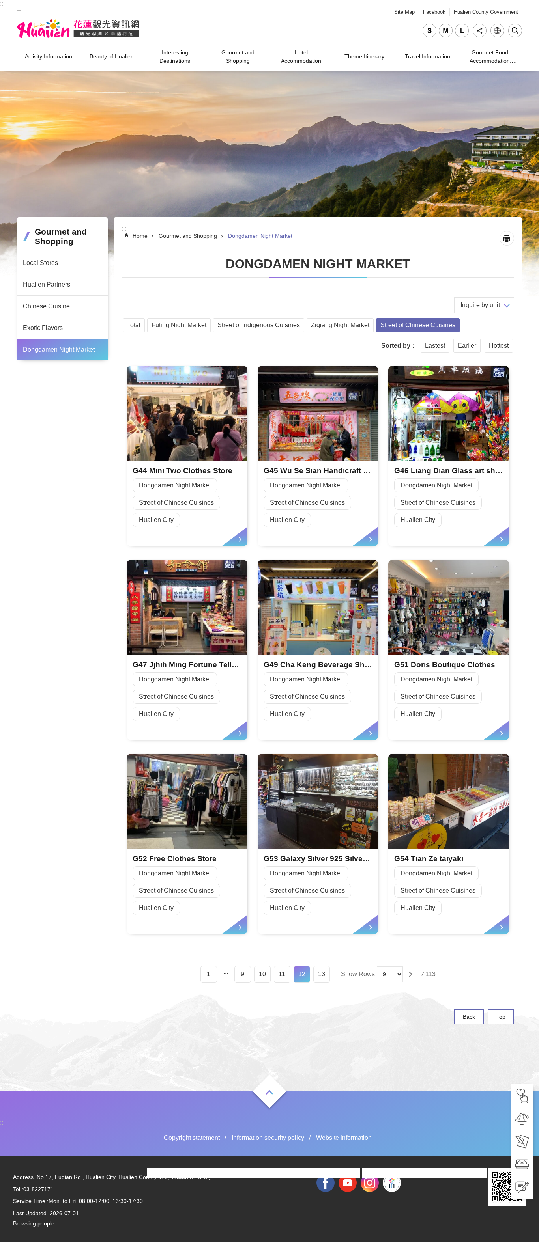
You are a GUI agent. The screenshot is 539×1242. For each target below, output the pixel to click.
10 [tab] (262, 974)
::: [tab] (2, 3)
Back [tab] (469, 1017)
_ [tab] (19, 7)
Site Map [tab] (404, 12)
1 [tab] (208, 974)
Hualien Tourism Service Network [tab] (78, 29)
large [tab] (462, 30)
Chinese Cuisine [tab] (46, 306)
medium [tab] (446, 30)
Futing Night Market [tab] (179, 325)
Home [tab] (140, 236)
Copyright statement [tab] (192, 1137)
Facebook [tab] (434, 12)
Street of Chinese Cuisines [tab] (417, 325)
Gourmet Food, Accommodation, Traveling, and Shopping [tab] (490, 57)
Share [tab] (480, 30)
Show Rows (358, 974)
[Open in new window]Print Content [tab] (507, 238)
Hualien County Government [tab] (486, 12)
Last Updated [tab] (30, 1213)
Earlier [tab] (467, 345)
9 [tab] (242, 974)
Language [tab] (497, 30)
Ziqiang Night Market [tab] (340, 325)
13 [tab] (321, 974)
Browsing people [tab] (33, 1223)
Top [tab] (500, 1017)
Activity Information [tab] (48, 56)
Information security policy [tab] (268, 1137)
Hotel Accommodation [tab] (301, 56)
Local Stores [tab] (40, 262)
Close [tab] (515, 30)
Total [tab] (133, 325)
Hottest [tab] (499, 345)
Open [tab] (269, 1092)
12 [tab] (301, 974)
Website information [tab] (344, 1137)
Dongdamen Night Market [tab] (59, 349)
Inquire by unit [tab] (480, 305)
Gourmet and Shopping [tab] (238, 56)
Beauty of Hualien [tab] (112, 56)
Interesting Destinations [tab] (174, 56)
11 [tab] (282, 974)
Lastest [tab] (435, 345)
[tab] (522, 1095)
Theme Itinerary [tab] (364, 56)
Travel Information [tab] (427, 56)
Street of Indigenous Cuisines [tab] (258, 325)
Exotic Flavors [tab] (43, 327)
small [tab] (429, 30)
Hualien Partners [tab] (46, 284)
